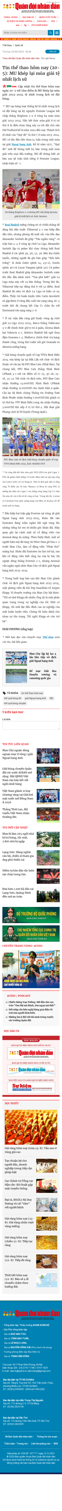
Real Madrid (12, 224)
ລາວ (17, 25)
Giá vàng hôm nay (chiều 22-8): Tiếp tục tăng (19, 1241)
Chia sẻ (52, 51)
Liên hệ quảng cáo (40, 1443)
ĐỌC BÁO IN (28, 17)
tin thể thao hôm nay (32, 693)
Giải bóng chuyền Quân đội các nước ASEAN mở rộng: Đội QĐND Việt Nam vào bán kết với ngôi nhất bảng (17, 776)
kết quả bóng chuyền (15, 703)
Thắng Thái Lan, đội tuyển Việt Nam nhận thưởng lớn (15, 813)
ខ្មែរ (25, 25)
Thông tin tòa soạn (47, 1436)
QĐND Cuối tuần (47, 17)
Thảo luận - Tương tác (16, 1443)
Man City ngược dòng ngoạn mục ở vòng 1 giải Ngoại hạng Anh (17, 754)
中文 (53, 21)
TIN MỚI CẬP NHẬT (15, 827)
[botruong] (31, 915)
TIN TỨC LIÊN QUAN (15, 744)
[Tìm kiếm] (50, 32)
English (41, 21)
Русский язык (39, 25)
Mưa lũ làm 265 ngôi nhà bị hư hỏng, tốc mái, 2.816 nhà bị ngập (18, 837)
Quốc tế (19, 45)
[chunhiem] (31, 933)
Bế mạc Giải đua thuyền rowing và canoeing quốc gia (42, 675)
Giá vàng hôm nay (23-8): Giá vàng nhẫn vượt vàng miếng (19, 1222)
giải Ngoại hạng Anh (35, 698)
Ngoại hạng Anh (21, 144)
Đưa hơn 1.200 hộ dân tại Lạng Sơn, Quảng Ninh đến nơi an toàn (18, 892)
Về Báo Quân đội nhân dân (18, 1436)
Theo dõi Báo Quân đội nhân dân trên (21, 58)
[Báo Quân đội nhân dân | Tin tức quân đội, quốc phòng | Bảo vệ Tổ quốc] (31, 7)
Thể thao (7, 45)
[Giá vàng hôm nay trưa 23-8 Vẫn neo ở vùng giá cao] (31, 1127)
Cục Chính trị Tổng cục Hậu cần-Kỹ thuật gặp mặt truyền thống (19, 1184)
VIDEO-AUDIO (11, 17)
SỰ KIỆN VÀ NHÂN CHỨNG (19, 21)
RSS (56, 1443)
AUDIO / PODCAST (18, 995)
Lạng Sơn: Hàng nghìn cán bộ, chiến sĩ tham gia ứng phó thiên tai (18, 855)
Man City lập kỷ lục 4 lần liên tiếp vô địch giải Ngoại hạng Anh (42, 657)
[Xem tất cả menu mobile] (57, 32)
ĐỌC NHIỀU (12, 1103)
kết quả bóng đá (12, 698)
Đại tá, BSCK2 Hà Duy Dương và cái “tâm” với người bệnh (18, 1203)
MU (51, 698)
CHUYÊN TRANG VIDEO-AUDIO (22, 945)
